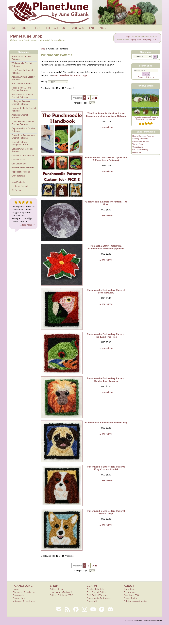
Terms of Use (137, 144)
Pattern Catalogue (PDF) (61, 595)
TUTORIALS (77, 28)
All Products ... (19, 190)
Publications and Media (135, 601)
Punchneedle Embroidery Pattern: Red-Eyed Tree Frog (106, 335)
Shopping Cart (149, 39)
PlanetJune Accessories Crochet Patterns (23, 136)
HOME (12, 28)
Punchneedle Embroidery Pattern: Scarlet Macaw (106, 291)
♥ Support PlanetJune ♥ (24, 601)
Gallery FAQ (137, 152)
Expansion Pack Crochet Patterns (23, 130)
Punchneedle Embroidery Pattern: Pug (106, 422)
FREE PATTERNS (55, 28)
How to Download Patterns (143, 136)
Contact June (137, 147)
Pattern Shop (56, 589)
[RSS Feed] (67, 609)
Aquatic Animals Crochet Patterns (23, 78)
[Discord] (110, 609)
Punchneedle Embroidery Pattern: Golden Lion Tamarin (106, 379)
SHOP (25, 28)
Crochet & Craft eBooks (23, 155)
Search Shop (145, 65)
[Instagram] (84, 609)
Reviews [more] (146, 86)
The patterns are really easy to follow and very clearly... (146, 118)
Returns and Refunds (141, 141)
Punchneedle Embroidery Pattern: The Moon (105, 203)
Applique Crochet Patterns (20, 116)
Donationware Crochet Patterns (22, 150)
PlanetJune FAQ (131, 595)
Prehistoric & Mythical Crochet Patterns (22, 96)
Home (16, 589)
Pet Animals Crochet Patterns (21, 58)
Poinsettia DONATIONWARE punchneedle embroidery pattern (105, 247)
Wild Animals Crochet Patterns (22, 64)
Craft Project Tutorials (97, 595)
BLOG (37, 28)
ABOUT (104, 28)
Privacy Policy (130, 598)
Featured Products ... (22, 186)
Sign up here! (136, 40)
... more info (106, 127)
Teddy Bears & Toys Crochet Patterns (21, 89)
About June (129, 589)
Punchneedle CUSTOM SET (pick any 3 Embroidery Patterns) (106, 158)
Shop (43, 48)
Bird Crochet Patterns (22, 83)
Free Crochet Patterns (97, 592)
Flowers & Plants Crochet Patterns (24, 109)
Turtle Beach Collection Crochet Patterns (23, 123)
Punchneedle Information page (70, 75)
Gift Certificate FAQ (140, 150)
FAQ (91, 28)
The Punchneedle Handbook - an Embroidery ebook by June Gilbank (106, 114)
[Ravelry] (101, 609)
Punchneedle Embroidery (99, 598)
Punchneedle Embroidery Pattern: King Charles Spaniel (106, 468)
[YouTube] (93, 609)
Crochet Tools (18, 159)
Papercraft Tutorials (21, 172)
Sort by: (44, 82)
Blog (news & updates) (23, 592)
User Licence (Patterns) (61, 592)
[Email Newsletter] (58, 609)
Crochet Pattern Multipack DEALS (20, 143)
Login (128, 36)
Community (18, 595)
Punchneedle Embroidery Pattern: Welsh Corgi (106, 512)
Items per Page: (81, 103)
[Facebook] (76, 609)
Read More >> (28, 224)
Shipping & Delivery (140, 139)
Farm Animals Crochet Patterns (22, 71)
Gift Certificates (19, 163)
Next (94, 97)
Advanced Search (146, 77)
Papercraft (92, 601)
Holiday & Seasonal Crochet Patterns (21, 102)
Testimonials (130, 592)
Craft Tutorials (18, 176)
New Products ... (20, 182)
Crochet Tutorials (95, 589)
